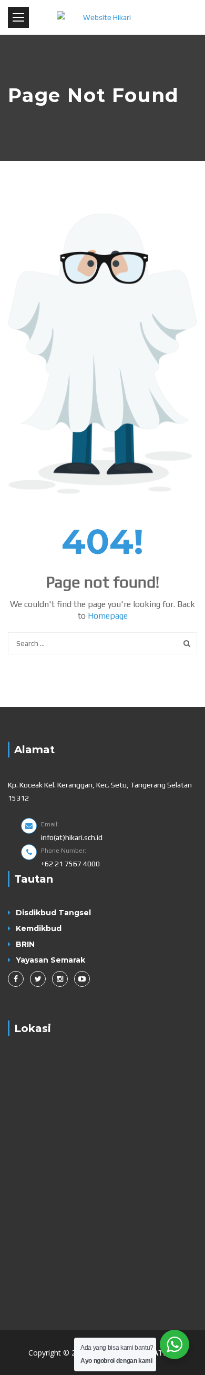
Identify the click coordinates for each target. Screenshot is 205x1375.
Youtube (82, 979)
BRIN (25, 944)
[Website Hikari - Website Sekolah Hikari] (102, 17)
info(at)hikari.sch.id (71, 837)
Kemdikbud (39, 928)
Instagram (60, 979)
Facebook (16, 979)
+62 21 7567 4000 (70, 864)
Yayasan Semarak (50, 960)
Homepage (108, 616)
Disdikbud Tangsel (53, 912)
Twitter (38, 979)
